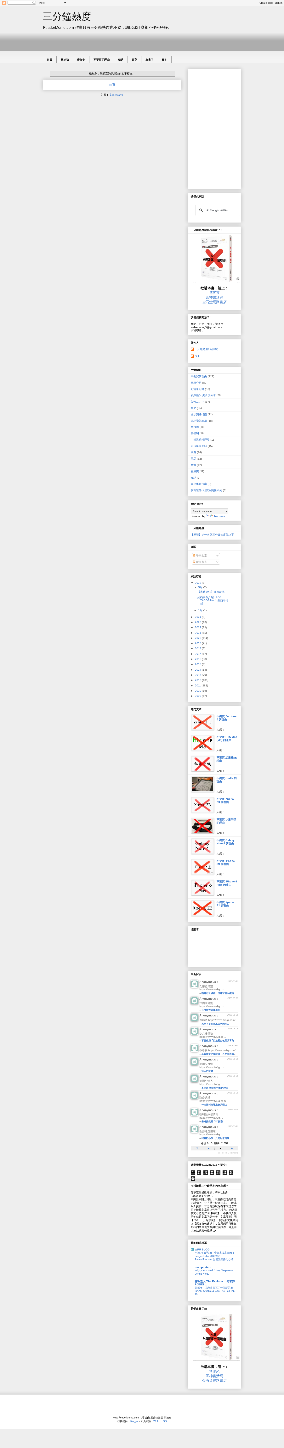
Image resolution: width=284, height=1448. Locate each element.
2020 (198, 638)
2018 (198, 648)
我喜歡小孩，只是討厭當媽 (215, 1138)
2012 (198, 680)
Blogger (134, 1421)
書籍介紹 (196, 382)
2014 (198, 669)
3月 (200, 587)
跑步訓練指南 (199, 414)
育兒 (134, 59)
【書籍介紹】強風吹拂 (210, 591)
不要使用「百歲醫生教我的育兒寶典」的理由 (225, 1040)
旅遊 (193, 452)
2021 (198, 632)
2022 (198, 627)
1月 (200, 610)
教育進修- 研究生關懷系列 (206, 490)
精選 (120, 59)
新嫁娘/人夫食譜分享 (203, 395)
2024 (198, 616)
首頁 (49, 59)
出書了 (149, 59)
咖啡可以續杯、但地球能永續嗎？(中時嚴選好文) (227, 993)
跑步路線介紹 (199, 446)
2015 (198, 664)
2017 (198, 653)
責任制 (81, 59)
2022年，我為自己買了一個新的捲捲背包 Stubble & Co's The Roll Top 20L (215, 1291)
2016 (198, 659)
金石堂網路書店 (214, 302)
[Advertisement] (113, 40)
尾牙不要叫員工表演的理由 (215, 1023)
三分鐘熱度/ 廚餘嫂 (206, 349)
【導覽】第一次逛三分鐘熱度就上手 (212, 534)
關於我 (65, 59)
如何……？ (197, 401)
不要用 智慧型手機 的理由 (215, 1088)
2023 (198, 622)
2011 (198, 685)
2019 (198, 643)
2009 (198, 695)
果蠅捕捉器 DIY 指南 (212, 1121)
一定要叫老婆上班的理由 (214, 1104)
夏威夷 (195, 471)
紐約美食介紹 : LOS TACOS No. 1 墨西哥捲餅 (212, 600)
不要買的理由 (102, 59)
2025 (198, 582)
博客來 (214, 293)
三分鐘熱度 (67, 16)
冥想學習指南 (199, 483)
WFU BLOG (202, 1249)
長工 (197, 356)
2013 (198, 674)
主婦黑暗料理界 (200, 439)
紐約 (164, 59)
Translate (219, 516)
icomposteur (203, 1267)
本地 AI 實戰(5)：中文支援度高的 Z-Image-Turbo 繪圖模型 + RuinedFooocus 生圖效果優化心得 (215, 1256)
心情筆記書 (197, 389)
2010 (198, 690)
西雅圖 (195, 426)
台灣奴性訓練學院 (211, 1010)
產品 (193, 458)
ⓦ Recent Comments (228, 1153)
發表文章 (201, 555)
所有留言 (201, 561)
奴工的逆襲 (207, 1071)
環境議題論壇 (199, 420)
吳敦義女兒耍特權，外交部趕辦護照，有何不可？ (227, 1054)
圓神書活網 (214, 297)
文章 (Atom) (116, 94)
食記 (193, 477)
